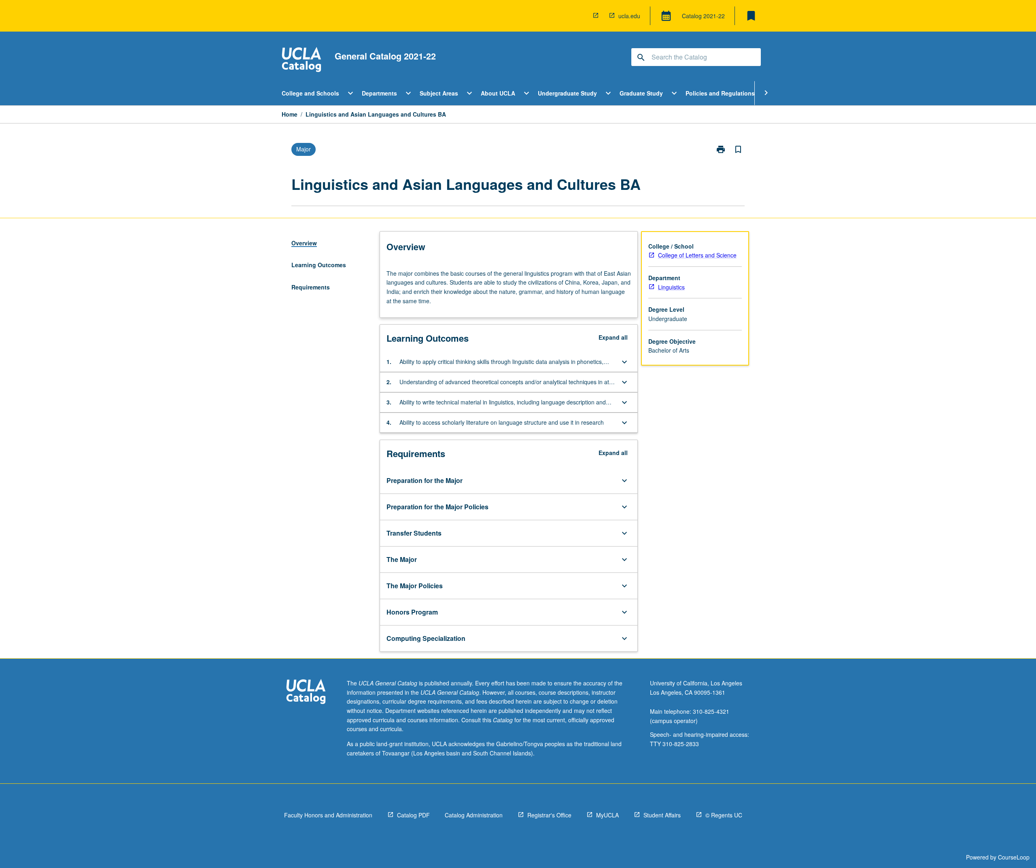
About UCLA (498, 93)
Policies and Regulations (720, 93)
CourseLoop (1014, 857)
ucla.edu (629, 16)
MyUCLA (607, 815)
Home (289, 114)
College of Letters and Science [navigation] (697, 255)
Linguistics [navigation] (671, 287)
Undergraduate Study (567, 93)
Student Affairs (662, 815)
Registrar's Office (549, 815)
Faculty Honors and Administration (328, 815)
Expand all (613, 337)
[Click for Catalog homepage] (301, 60)
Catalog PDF (413, 815)
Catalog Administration (474, 815)
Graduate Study (641, 93)
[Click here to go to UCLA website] (306, 692)
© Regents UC (723, 815)
